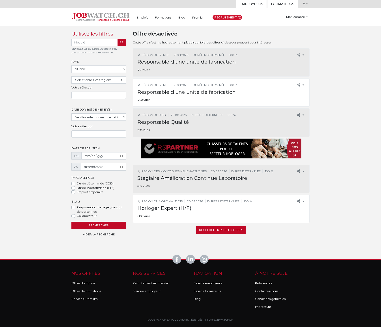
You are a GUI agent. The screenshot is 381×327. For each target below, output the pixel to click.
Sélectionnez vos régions (93, 80)
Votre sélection (82, 87)
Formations (163, 17)
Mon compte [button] (296, 17)
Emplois (142, 17)
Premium (198, 17)
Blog (181, 17)
